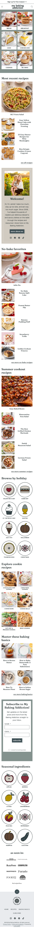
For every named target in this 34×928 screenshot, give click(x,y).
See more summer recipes (21, 471)
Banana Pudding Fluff (24, 321)
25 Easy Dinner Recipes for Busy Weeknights (24, 138)
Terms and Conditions (17, 924)
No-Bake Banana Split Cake (24, 293)
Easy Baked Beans (17, 409)
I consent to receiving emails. (18, 750)
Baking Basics (24, 909)
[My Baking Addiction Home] (18, 6)
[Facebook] (15, 238)
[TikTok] (23, 238)
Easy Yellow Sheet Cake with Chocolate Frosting (24, 123)
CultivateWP (17, 926)
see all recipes (26, 163)
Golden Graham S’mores (24, 350)
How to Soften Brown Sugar (25, 688)
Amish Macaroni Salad (24, 444)
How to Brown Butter (9, 661)
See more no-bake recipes (21, 362)
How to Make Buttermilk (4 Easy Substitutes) (25, 663)
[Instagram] (11, 238)
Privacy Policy (7, 924)
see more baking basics (22, 694)
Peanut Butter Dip (24, 306)
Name (8, 724)
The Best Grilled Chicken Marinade (24, 431)
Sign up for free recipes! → (17, 2)
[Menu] (2, 7)
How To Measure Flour (9, 688)
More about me (17, 231)
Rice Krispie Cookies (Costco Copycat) (24, 151)
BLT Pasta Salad (17, 114)
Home (6, 909)
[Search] (32, 7)
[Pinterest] (19, 238)
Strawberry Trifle (24, 335)
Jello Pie (17, 285)
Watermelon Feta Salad (24, 415)
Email (8, 731)
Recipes (14, 909)
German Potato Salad (24, 459)
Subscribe (17, 740)
